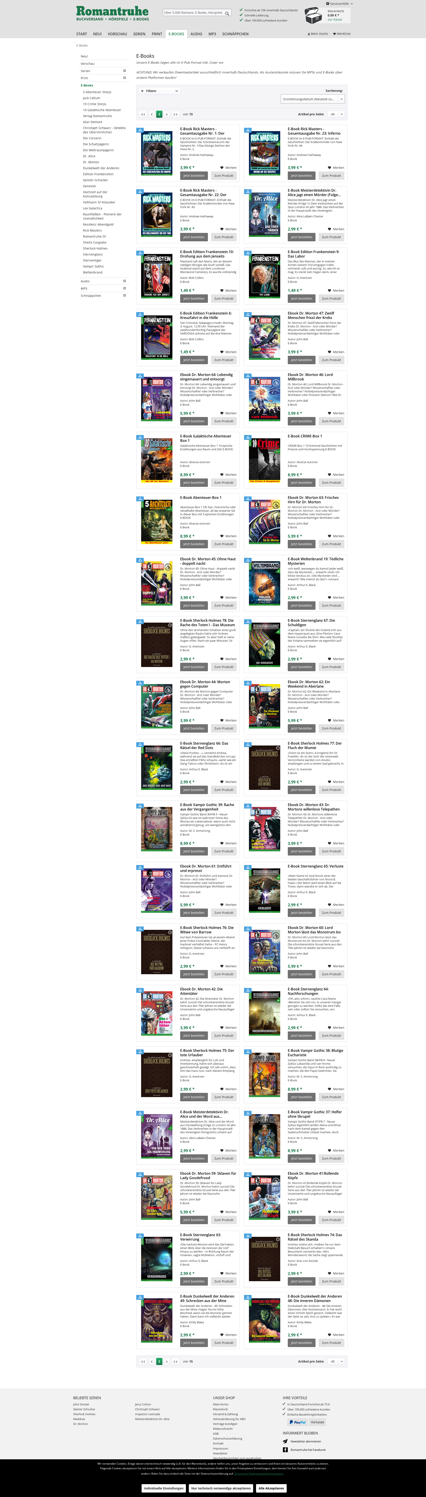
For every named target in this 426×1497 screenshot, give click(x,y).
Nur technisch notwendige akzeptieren (221, 1488)
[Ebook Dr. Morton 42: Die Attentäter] (157, 1013)
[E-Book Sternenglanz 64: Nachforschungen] (264, 1013)
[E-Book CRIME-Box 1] (264, 460)
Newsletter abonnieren (306, 1441)
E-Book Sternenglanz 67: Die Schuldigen (311, 622)
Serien (85, 71)
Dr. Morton (91, 162)
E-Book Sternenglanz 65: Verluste (315, 866)
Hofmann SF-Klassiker (99, 202)
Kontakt (218, 1443)
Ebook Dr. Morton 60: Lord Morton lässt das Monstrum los (314, 929)
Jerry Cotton (143, 1404)
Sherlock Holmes (95, 248)
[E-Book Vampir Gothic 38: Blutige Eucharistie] (264, 1075)
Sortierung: (334, 91)
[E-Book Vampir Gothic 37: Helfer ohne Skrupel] (264, 1136)
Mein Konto (221, 1404)
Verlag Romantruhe (97, 116)
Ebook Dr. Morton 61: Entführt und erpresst (205, 868)
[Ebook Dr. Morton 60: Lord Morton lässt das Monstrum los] (264, 952)
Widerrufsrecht (223, 1429)
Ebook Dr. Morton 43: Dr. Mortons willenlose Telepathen (314, 807)
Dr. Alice (89, 156)
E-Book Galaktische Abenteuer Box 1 (205, 438)
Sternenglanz (93, 254)
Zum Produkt (223, 175)
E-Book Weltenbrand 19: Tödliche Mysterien (315, 561)
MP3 (84, 288)
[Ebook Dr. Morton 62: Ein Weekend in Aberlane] (264, 706)
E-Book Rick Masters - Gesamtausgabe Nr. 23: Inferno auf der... (314, 131)
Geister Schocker (84, 1409)
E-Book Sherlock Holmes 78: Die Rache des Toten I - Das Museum (207, 622)
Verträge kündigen (225, 1424)
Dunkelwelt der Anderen (101, 168)
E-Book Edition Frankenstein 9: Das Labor (313, 254)
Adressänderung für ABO (229, 1419)
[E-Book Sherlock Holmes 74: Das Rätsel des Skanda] (264, 1259)
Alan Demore (92, 122)
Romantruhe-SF (94, 236)
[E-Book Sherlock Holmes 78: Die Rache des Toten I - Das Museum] (157, 644)
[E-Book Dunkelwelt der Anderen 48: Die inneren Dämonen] (264, 1320)
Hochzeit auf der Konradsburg (95, 194)
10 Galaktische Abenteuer (102, 110)
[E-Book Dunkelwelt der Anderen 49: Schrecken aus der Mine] (157, 1320)
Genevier (89, 186)
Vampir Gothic (93, 266)
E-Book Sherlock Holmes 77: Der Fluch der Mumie (315, 745)
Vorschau (88, 63)
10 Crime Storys (94, 104)
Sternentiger (92, 260)
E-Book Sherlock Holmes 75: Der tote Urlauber (207, 1052)
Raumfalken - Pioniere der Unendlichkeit (102, 216)
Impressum (220, 1448)
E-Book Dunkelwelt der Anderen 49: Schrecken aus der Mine (207, 1298)
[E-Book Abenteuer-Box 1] (157, 522)
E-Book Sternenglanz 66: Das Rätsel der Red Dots (204, 745)
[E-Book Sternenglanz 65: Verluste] (264, 890)
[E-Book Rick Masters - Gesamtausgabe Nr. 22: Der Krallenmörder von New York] (157, 214)
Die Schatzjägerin (96, 144)
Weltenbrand (93, 272)
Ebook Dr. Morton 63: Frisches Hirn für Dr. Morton (313, 499)
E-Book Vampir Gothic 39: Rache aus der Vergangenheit (207, 807)
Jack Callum (91, 98)
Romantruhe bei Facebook (308, 1450)
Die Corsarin (92, 138)
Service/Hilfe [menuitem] (339, 4)
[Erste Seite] (143, 114)
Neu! (84, 56)
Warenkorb (220, 1409)
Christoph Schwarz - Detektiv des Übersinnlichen (104, 130)
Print (84, 78)
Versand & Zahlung (225, 1414)
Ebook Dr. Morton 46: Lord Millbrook (310, 376)
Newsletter (220, 1453)
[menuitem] (197, 12)
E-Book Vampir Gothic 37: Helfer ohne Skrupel (315, 1114)
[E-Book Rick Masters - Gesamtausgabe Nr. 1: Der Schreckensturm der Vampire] (157, 153)
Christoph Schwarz (147, 1409)
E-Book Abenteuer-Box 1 (201, 497)
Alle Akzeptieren (271, 1488)
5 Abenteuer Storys (97, 92)
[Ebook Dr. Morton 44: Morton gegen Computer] (157, 706)
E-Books (87, 85)
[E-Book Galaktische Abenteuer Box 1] (157, 460)
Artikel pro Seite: (311, 114)
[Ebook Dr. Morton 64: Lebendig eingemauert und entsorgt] (157, 399)
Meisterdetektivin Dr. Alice (152, 1419)
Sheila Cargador (95, 242)
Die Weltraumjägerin (98, 150)
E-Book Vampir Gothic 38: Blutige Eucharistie (315, 1052)
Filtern (150, 91)
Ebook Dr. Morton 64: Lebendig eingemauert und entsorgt (206, 376)
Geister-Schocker (95, 180)
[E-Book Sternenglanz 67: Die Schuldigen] (264, 644)
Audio (85, 281)
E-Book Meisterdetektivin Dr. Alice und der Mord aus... (204, 1114)
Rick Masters (92, 230)
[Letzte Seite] (175, 114)
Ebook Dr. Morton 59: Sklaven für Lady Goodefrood (208, 1175)
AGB (216, 1434)
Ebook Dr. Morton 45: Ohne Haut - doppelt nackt (208, 561)
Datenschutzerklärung (227, 1438)
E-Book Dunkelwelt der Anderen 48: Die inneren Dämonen (315, 1298)
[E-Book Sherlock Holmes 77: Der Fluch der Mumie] (264, 767)
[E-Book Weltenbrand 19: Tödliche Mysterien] (264, 583)
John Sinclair (81, 1404)
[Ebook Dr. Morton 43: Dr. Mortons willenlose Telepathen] (264, 829)
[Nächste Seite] (167, 114)
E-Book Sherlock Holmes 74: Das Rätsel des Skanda (315, 1237)
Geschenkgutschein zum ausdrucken (237, 1458)
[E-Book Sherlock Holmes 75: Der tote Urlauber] (157, 1075)
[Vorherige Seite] (152, 114)
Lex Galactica (92, 208)
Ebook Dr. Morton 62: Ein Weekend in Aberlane (309, 684)
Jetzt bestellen (194, 175)
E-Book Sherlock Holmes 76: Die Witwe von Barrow (207, 929)
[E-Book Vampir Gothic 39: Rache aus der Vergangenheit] (157, 829)
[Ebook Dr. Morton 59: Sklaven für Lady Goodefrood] (157, 1197)
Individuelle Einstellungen (163, 1488)
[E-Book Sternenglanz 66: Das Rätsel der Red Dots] (157, 767)
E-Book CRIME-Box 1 (305, 436)
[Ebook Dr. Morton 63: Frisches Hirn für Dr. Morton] (264, 522)
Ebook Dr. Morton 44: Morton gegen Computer (205, 684)
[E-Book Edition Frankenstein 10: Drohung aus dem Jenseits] (157, 276)
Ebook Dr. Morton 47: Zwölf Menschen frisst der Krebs (311, 315)
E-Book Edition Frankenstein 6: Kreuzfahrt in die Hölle (206, 315)
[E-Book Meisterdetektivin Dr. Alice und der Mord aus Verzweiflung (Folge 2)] (157, 1136)
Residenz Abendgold (98, 224)
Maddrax (79, 1419)
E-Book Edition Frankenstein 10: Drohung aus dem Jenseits (207, 254)
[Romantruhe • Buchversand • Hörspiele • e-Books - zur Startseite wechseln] (112, 16)
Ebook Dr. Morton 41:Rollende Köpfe (313, 1175)
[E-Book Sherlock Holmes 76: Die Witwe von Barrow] (157, 952)
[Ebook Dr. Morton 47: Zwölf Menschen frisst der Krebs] (264, 337)
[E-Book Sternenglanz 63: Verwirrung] (157, 1259)
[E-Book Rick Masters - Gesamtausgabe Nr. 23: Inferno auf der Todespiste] (264, 153)
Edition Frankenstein (98, 174)
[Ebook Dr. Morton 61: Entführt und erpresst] (157, 890)
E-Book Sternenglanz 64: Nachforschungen (308, 991)
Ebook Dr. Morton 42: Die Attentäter (201, 991)
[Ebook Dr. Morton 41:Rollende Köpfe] (264, 1197)
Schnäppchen (91, 295)
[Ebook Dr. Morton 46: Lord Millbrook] (264, 399)
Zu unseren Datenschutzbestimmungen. (259, 1473)
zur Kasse (335, 19)
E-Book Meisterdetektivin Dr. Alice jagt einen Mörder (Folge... (314, 192)
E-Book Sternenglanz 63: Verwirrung (200, 1237)
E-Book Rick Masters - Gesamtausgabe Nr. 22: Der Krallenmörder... (203, 192)
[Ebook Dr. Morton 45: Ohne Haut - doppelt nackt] (157, 583)
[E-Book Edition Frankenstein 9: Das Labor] (264, 276)
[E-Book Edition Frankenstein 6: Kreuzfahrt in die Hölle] (157, 337)
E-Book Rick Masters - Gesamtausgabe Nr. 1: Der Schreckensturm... (202, 131)
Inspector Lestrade (147, 1414)
